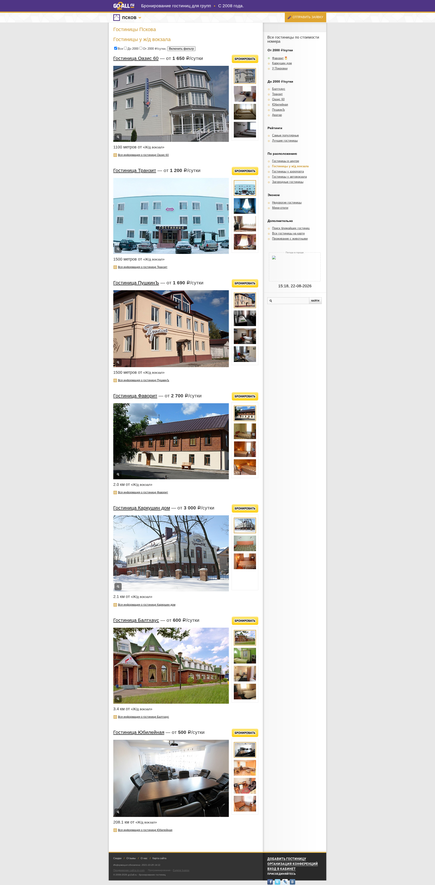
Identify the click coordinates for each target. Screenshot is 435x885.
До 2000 (133, 48)
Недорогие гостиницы (287, 202)
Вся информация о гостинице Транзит (142, 267)
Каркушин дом (282, 63)
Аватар (277, 115)
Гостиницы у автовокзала (289, 176)
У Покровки (280, 68)
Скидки (117, 858)
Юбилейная (280, 104)
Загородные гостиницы (287, 182)
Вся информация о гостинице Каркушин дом (146, 604)
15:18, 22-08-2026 (295, 286)
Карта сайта (159, 858)
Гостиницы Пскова (134, 29)
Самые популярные (285, 135)
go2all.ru (123, 6)
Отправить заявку (308, 17)
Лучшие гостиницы (285, 140)
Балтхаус (278, 89)
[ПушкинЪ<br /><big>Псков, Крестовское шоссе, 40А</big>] (245, 300)
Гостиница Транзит (134, 170)
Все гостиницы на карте (288, 233)
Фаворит (278, 58)
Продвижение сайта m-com (129, 870)
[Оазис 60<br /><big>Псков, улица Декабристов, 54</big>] (245, 76)
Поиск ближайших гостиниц (290, 228)
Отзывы (131, 858)
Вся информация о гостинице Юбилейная (145, 829)
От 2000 (148, 48)
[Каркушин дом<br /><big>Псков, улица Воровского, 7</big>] (245, 525)
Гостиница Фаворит (135, 395)
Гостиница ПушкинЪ (136, 282)
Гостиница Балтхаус (136, 620)
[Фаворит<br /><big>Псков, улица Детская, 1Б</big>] (245, 413)
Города (139, 18)
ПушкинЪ (278, 109)
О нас (144, 858)
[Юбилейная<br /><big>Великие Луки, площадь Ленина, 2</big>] (245, 750)
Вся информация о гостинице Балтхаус (143, 716)
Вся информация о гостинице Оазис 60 (143, 154)
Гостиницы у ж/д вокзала (290, 166)
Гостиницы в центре (285, 161)
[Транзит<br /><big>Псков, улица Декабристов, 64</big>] (245, 188)
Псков (129, 18)
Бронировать (245, 59)
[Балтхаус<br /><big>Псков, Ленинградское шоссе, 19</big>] (245, 638)
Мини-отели (280, 207)
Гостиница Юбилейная (138, 732)
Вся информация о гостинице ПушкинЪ (143, 380)
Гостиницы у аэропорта (288, 171)
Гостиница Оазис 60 (136, 58)
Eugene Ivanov (181, 870)
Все (120, 48)
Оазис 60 (278, 99)
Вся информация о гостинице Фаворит (143, 492)
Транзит (277, 94)
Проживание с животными (290, 238)
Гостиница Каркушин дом (141, 507)
